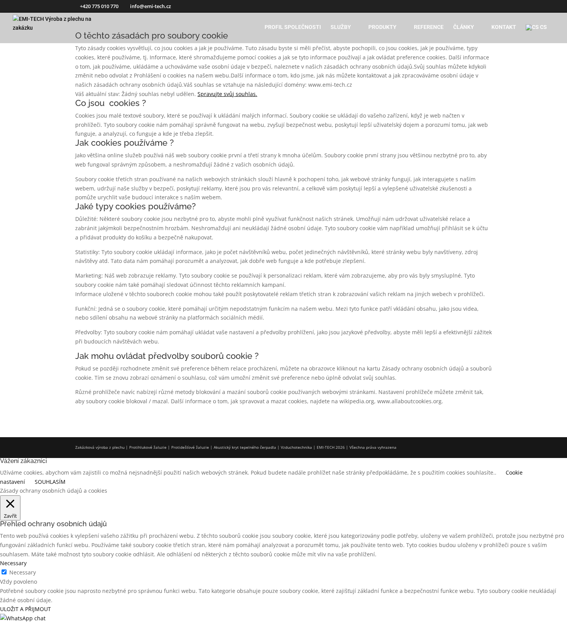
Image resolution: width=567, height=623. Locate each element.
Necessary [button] (13, 563)
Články (463, 27)
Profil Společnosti (293, 27)
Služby (341, 27)
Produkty (382, 27)
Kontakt (503, 27)
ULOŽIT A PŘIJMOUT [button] (25, 609)
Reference (429, 27)
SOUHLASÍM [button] (50, 481)
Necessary (22, 572)
